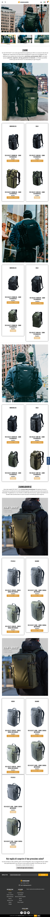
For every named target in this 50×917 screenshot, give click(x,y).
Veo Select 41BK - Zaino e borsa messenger (13, 807)
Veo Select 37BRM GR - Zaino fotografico (13, 326)
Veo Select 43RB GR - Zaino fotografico (37, 192)
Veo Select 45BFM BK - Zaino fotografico (13, 437)
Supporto (10, 902)
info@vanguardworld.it (27, 885)
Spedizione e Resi (10, 900)
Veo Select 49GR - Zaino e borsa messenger (37, 625)
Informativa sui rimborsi (40, 889)
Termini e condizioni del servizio (32, 889)
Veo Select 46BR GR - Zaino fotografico (37, 333)
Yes (35, 915)
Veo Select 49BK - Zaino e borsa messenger (37, 591)
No (38, 915)
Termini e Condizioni (10, 894)
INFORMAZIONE (10, 889)
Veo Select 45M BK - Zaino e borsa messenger (13, 591)
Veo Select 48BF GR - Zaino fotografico (37, 473)
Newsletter (5, 875)
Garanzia (10, 898)
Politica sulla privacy (10, 896)
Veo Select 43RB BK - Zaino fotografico (37, 156)
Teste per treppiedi (20, 902)
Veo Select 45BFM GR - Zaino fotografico (13, 473)
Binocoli (20, 898)
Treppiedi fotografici (20, 892)
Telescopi (20, 900)
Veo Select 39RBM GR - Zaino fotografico (13, 192)
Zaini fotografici (20, 894)
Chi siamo (10, 892)
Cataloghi (10, 904)
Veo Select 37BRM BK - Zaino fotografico (13, 297)
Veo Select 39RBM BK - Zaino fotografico (13, 156)
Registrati (43, 875)
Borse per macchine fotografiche (20, 896)
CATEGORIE (20, 889)
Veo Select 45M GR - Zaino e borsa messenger (13, 627)
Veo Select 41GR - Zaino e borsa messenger (13, 842)
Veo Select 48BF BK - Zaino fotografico (37, 437)
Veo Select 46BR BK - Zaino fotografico (37, 298)
